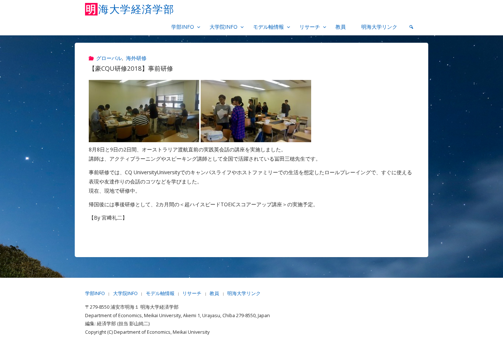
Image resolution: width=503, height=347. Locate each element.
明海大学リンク (244, 293)
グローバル (109, 58)
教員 (214, 293)
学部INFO (95, 293)
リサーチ (191, 293)
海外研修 (136, 58)
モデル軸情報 (160, 293)
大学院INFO (125, 293)
